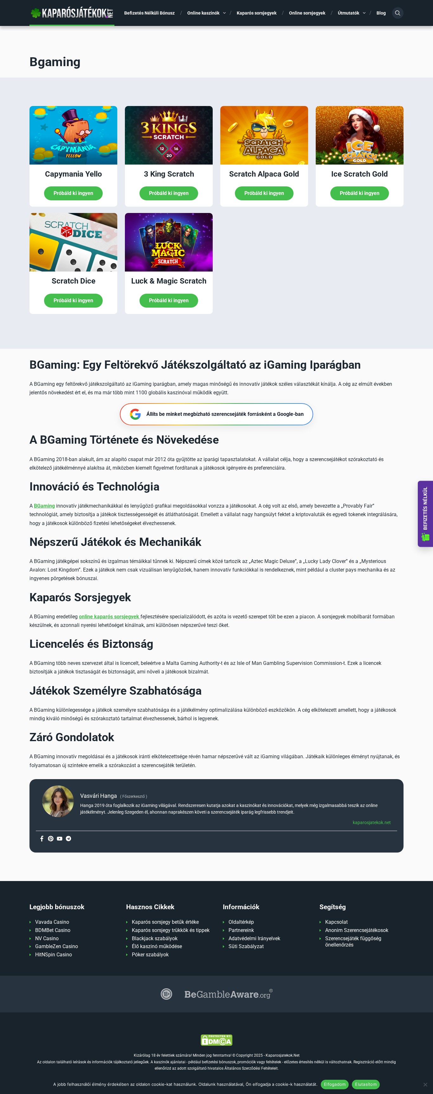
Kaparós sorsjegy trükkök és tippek (171, 930)
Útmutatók (348, 13)
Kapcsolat (336, 922)
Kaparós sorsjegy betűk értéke (165, 922)
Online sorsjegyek (307, 13)
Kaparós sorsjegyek (256, 13)
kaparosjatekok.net (372, 822)
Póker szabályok (150, 955)
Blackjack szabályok (155, 938)
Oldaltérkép (241, 922)
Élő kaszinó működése (157, 946)
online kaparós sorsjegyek (109, 617)
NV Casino (47, 938)
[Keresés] (398, 13)
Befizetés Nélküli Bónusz (149, 13)
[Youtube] (59, 838)
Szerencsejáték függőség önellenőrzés (353, 941)
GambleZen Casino (56, 946)
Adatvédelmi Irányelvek (254, 938)
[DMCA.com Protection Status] (216, 1040)
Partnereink (241, 930)
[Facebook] (42, 838)
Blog (381, 13)
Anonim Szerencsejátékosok (356, 930)
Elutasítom (366, 1084)
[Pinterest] (51, 838)
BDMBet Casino (52, 930)
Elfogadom (335, 1084)
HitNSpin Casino (53, 955)
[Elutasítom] (425, 1084)
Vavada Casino (52, 922)
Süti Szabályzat (246, 946)
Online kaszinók (203, 13)
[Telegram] (68, 838)
